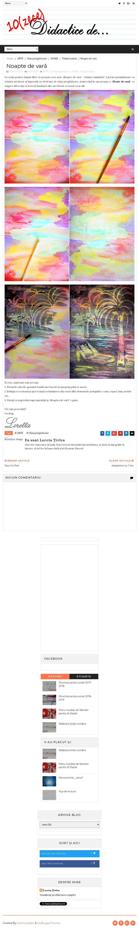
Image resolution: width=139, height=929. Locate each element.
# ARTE (19, 433)
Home (10, 58)
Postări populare (55, 677)
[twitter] (120, 3)
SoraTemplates (25, 923)
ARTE (20, 58)
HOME (54, 58)
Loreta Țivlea (51, 890)
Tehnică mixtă (69, 58)
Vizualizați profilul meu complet (58, 894)
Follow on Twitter (53, 854)
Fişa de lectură (67, 791)
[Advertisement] (68, 597)
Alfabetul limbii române (72, 723)
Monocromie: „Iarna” (71, 777)
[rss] (133, 3)
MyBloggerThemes (48, 923)
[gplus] (128, 3)
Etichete (84, 676)
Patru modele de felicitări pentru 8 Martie (73, 712)
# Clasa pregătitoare (37, 433)
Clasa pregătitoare (37, 58)
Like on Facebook (52, 864)
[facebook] (123, 3)
